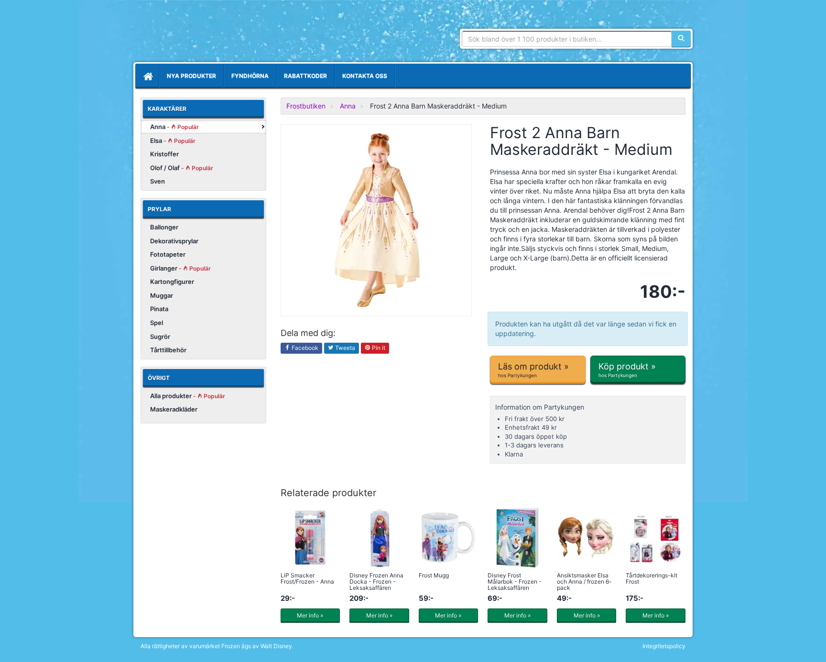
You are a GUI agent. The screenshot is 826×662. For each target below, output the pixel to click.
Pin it (377, 347)
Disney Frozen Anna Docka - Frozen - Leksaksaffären (376, 581)
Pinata (159, 309)
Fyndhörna (250, 75)
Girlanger (180, 268)
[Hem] (147, 76)
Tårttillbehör (168, 350)
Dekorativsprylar (174, 241)
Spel (156, 322)
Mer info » (310, 615)
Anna (174, 126)
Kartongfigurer (172, 281)
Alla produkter (187, 396)
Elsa (173, 140)
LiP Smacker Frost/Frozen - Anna (307, 578)
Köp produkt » (627, 369)
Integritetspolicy (663, 646)
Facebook (304, 347)
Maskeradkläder (173, 409)
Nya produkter (191, 75)
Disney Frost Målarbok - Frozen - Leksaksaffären (515, 581)
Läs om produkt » (533, 369)
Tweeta (344, 347)
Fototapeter (167, 254)
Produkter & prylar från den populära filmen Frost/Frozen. (210, 33)
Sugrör (160, 336)
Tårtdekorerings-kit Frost (651, 578)
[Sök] (681, 39)
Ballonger (164, 227)
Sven (157, 181)
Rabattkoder (305, 75)
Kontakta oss (364, 75)
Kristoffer (164, 154)
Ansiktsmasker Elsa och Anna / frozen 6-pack (584, 581)
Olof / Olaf (181, 168)
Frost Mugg (434, 575)
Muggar (161, 295)
